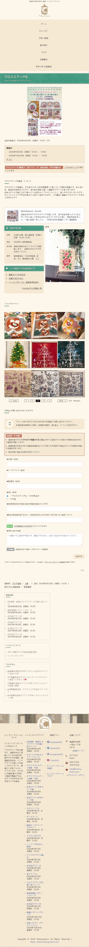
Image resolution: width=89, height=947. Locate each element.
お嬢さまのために (16, 278)
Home (6, 80)
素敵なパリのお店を (17, 275)
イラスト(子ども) (34, 836)
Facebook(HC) (56, 742)
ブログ (43, 52)
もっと (9, 159)
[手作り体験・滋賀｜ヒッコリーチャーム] (44, 10)
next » (62, 401)
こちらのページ (70, 167)
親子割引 (43, 45)
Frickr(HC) (54, 760)
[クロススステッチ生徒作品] (17, 338)
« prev (13, 401)
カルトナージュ (33, 808)
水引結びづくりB (15, 616)
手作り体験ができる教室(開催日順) (22, 652)
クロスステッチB (25, 80)
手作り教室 (43, 38)
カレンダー (43, 31)
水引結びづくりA (34, 866)
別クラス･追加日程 (12, 587)
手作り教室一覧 (14, 80)
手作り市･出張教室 (44, 67)
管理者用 (27, 587)
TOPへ (82, 570)
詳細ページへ (79, 751)
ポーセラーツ (32, 817)
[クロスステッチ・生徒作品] (17, 367)
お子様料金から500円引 (23, 526)
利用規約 (62, 562)
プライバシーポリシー (51, 562)
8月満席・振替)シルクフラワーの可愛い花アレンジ (35, 744)
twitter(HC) (55, 748)
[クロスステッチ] (44, 396)
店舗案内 (43, 59)
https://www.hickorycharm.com (44, 942)
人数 (26, 584)
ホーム (43, 24)
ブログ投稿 (16, 584)
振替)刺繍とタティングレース (20, 610)
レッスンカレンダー (16, 656)
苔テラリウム (32, 874)
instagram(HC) (56, 754)
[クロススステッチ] (71, 338)
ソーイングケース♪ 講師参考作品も (24, 282)
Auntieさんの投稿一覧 (32, 288)
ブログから (10, 665)
